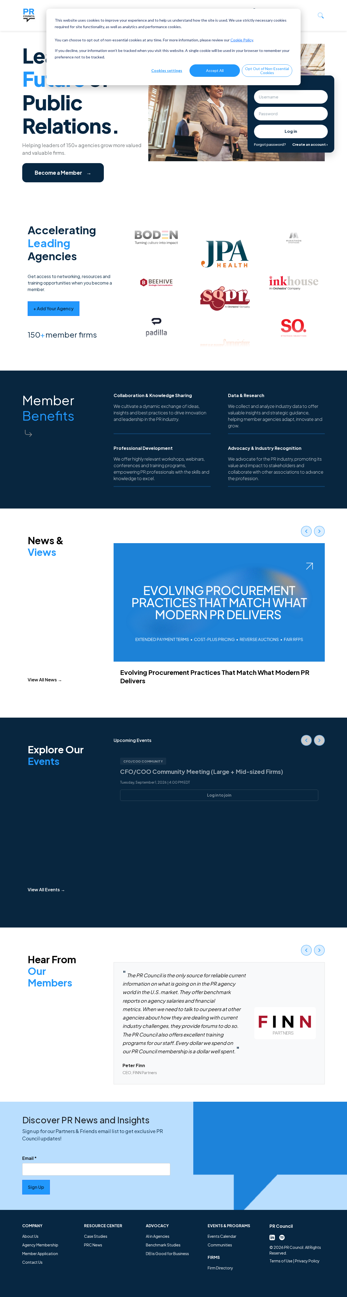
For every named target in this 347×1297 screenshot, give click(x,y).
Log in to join (219, 795)
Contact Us (32, 1262)
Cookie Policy (241, 40)
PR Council (281, 1226)
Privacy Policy (307, 1260)
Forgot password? (270, 144)
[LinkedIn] (272, 1237)
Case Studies (95, 1236)
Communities (220, 1244)
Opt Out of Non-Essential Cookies (267, 70)
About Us (30, 1236)
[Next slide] (319, 531)
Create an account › (310, 144)
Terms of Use (281, 1260)
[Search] (321, 15)
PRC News (93, 1244)
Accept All (215, 70)
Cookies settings (166, 70)
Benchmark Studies (163, 1244)
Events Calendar (222, 1236)
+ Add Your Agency (53, 308)
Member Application (40, 1253)
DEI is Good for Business (167, 1253)
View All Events (46, 889)
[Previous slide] (306, 531)
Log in (291, 131)
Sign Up (36, 1187)
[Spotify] (282, 1237)
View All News (45, 679)
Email (29, 1158)
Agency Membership (40, 1244)
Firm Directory (220, 1267)
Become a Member (63, 172)
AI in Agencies (157, 1236)
